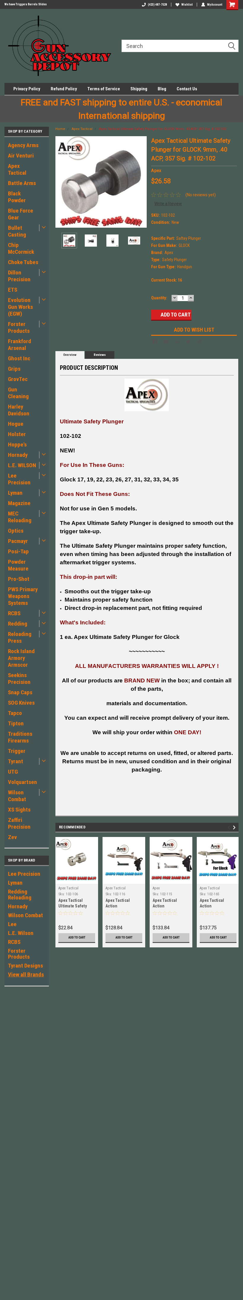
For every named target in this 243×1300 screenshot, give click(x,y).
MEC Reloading (19, 517)
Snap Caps (20, 692)
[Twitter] (188, 341)
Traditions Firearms (20, 737)
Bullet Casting (17, 231)
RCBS (14, 613)
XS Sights (19, 809)
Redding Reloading (19, 894)
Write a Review (168, 203)
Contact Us (187, 88)
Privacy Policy (26, 88)
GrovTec (18, 379)
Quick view (218, 879)
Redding (17, 623)
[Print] (177, 341)
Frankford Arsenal (19, 344)
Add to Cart (76, 937)
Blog (162, 88)
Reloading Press (19, 637)
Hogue (15, 423)
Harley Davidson (18, 410)
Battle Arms (22, 183)
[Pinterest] (199, 341)
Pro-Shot (18, 579)
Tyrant (15, 761)
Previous (61, 182)
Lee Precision (19, 479)
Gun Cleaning (18, 393)
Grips (14, 368)
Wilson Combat (17, 796)
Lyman (15, 492)
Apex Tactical (17, 169)
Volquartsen (22, 782)
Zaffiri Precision (19, 823)
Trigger (16, 751)
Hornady (18, 454)
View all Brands (26, 974)
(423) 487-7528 (157, 4)
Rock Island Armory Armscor (21, 658)
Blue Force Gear (20, 214)
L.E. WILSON (22, 465)
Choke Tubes (23, 262)
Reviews (100, 355)
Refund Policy (64, 88)
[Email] (166, 341)
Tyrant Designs (25, 965)
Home (60, 129)
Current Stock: (166, 280)
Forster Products (19, 327)
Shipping (138, 88)
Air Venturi (21, 155)
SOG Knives (21, 702)
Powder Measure (18, 565)
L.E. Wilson (20, 933)
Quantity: (159, 297)
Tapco (15, 713)
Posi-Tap (18, 551)
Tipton (16, 723)
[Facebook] (154, 341)
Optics (15, 530)
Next (141, 182)
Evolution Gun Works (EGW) (20, 307)
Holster (17, 434)
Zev (12, 837)
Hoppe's (17, 444)
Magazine (19, 503)
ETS (12, 289)
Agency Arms (23, 145)
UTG (13, 771)
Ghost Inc (19, 358)
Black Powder (17, 197)
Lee (12, 924)
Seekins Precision (19, 678)
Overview (69, 355)
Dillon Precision (19, 276)
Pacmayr (18, 541)
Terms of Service (103, 88)
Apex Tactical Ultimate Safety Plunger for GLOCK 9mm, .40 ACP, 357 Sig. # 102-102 (162, 129)
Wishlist (187, 4)
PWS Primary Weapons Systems (23, 596)
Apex (156, 888)
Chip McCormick (21, 248)
